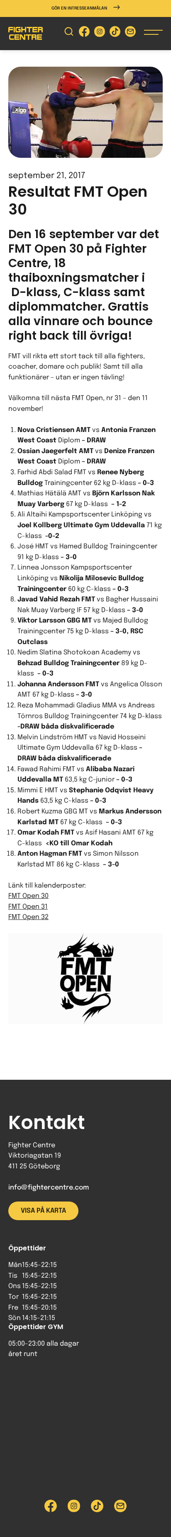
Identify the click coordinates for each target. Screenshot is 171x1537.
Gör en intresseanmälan (79, 8)
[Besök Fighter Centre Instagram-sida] (99, 33)
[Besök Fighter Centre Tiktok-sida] (115, 33)
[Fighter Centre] (25, 33)
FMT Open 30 (28, 896)
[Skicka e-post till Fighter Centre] (130, 33)
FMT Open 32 (28, 917)
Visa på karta (43, 1210)
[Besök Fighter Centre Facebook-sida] (84, 33)
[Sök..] (69, 33)
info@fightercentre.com (48, 1187)
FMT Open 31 (28, 906)
